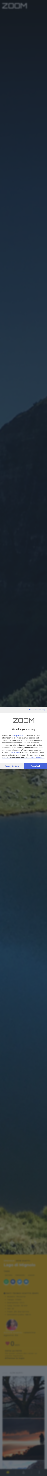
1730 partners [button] (17, 735)
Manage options (12, 766)
